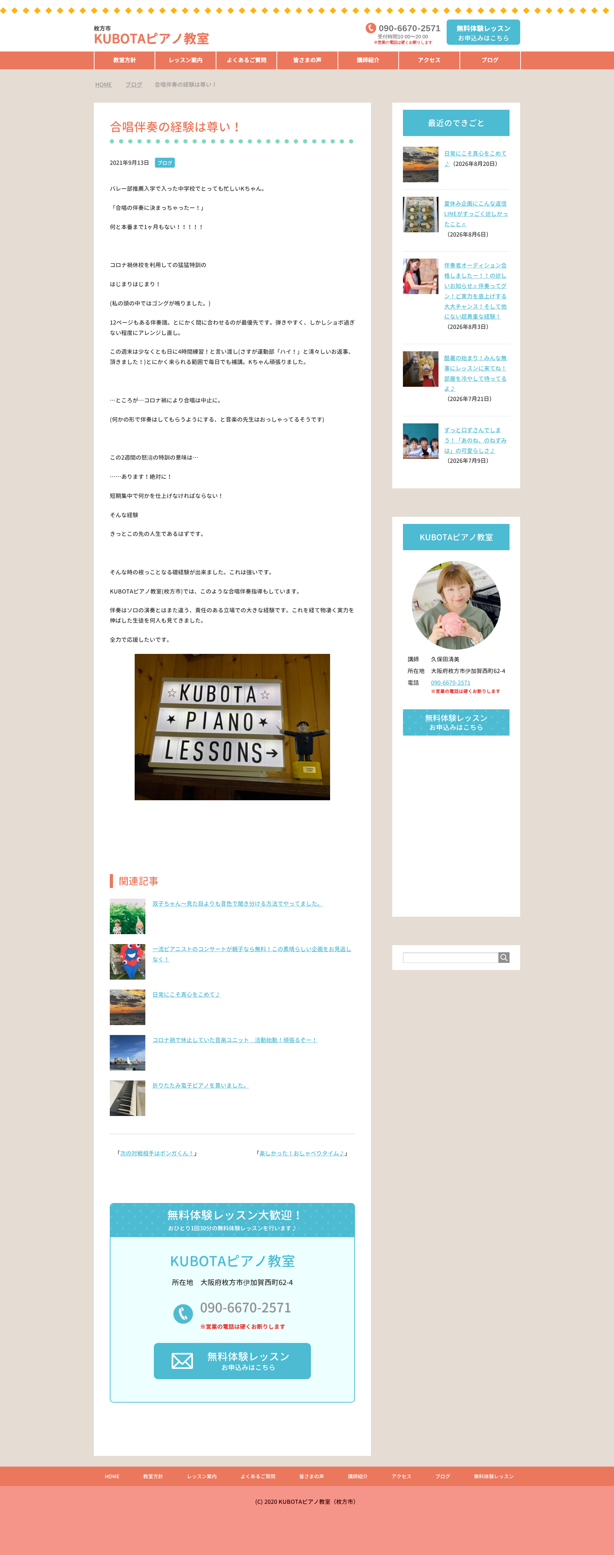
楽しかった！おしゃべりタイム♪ (302, 1153)
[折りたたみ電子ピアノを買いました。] (127, 1112)
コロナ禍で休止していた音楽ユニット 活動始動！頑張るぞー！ (234, 1040)
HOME (112, 1476)
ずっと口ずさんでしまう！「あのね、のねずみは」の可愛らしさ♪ (475, 440)
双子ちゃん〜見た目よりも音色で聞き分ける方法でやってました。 (237, 903)
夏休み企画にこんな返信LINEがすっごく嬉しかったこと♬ (476, 214)
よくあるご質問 (246, 60)
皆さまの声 (307, 60)
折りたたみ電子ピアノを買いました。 (200, 1085)
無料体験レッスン (494, 1476)
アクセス (429, 60)
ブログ (490, 60)
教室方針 (124, 60)
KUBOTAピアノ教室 (151, 36)
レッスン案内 (185, 60)
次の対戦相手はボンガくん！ (157, 1153)
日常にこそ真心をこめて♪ (186, 994)
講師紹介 (368, 60)
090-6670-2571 (245, 1307)
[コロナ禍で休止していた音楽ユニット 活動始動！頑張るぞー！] (127, 1067)
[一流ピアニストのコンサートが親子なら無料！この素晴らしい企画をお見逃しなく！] (127, 976)
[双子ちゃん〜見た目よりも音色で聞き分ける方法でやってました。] (127, 930)
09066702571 (410, 28)
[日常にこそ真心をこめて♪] (127, 1021)
